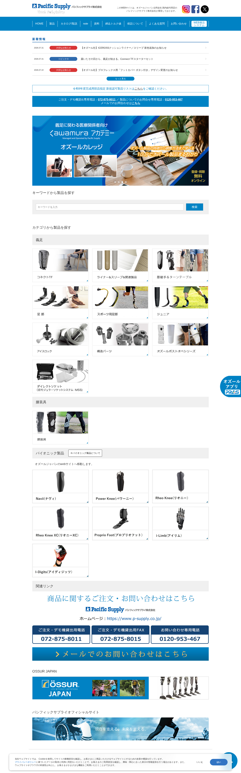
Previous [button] (29, 151)
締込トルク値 (113, 23)
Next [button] (211, 151)
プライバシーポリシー (25, 762)
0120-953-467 (174, 99)
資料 (96, 23)
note (85, 23)
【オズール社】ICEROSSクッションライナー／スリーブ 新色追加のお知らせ (124, 47)
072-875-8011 (107, 99)
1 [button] (116, 183)
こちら (138, 88)
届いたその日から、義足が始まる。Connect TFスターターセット (117, 58)
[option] (120, 151)
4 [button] (126, 183)
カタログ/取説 (69, 23)
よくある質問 (157, 23)
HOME (39, 23)
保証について (135, 23)
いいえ (200, 762)
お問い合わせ (179, 23)
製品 (52, 23)
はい (219, 762)
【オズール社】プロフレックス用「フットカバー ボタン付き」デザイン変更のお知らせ (129, 70)
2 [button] (119, 183)
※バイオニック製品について (85, 453)
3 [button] (123, 183)
